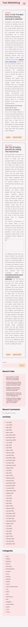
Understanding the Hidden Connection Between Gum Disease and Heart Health (13, 384)
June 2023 (9, 498)
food (7, 574)
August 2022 (9, 523)
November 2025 (10, 437)
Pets (7, 594)
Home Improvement (12, 586)
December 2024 (10, 458)
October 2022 (10, 518)
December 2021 (10, 544)
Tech (7, 609)
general (8, 579)
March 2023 (9, 506)
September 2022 (11, 521)
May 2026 (9, 427)
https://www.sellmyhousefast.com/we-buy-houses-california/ (14, 277)
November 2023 (10, 485)
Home (8, 584)
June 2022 (9, 528)
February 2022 (10, 538)
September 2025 (11, 440)
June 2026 (9, 425)
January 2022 (10, 541)
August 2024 (9, 468)
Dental (8, 564)
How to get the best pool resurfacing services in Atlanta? (14, 16)
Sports (8, 607)
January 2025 (10, 455)
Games (8, 576)
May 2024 (9, 473)
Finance (8, 571)
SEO (7, 599)
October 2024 (10, 463)
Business (7, 12)
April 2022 (9, 533)
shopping (8, 602)
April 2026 (9, 430)
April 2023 (9, 503)
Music (8, 591)
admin (8, 137)
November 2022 (10, 516)
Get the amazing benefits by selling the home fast (13, 149)
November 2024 (10, 460)
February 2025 (10, 453)
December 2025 (10, 435)
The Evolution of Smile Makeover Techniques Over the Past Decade (12, 378)
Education (9, 566)
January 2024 (10, 480)
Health (8, 581)
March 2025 (9, 450)
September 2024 (11, 465)
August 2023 (9, 493)
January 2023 (10, 511)
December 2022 (10, 513)
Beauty (8, 559)
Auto (7, 556)
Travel (8, 612)
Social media (10, 604)
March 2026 (9, 432)
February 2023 (10, 508)
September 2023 (11, 490)
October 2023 (10, 488)
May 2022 (9, 531)
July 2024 (9, 470)
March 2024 (9, 475)
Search (4, 362)
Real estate (8, 145)
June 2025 (9, 442)
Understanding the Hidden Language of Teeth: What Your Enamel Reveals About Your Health (13, 400)
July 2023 (8, 496)
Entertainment (10, 569)
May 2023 (9, 501)
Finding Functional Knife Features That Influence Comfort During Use (13, 389)
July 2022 (8, 526)
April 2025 (9, 447)
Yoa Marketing (11, 2)
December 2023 (10, 483)
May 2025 (9, 445)
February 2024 (10, 478)
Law (7, 589)
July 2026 (9, 422)
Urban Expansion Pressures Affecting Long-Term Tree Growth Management (13, 394)
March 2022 (9, 536)
